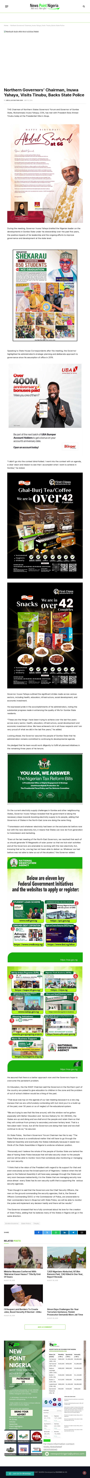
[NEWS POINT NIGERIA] (45, 6)
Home (6, 25)
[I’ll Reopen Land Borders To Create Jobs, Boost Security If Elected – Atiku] (23, 1295)
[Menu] (6, 6)
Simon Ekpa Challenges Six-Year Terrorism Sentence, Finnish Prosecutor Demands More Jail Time (65, 1312)
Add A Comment (45, 1327)
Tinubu (36, 1223)
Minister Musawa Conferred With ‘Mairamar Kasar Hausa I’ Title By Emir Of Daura (22, 1274)
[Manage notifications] (84, 1473)
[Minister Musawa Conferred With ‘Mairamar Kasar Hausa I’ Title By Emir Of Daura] (23, 1257)
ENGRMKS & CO (61, 1472)
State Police (26, 1223)
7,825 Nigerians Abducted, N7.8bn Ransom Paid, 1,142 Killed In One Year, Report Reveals (65, 1274)
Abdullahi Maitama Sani (14, 100)
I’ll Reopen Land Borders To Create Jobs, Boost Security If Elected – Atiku (22, 1310)
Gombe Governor (11, 1223)
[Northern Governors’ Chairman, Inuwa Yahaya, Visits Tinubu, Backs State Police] (45, 57)
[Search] (83, 6)
